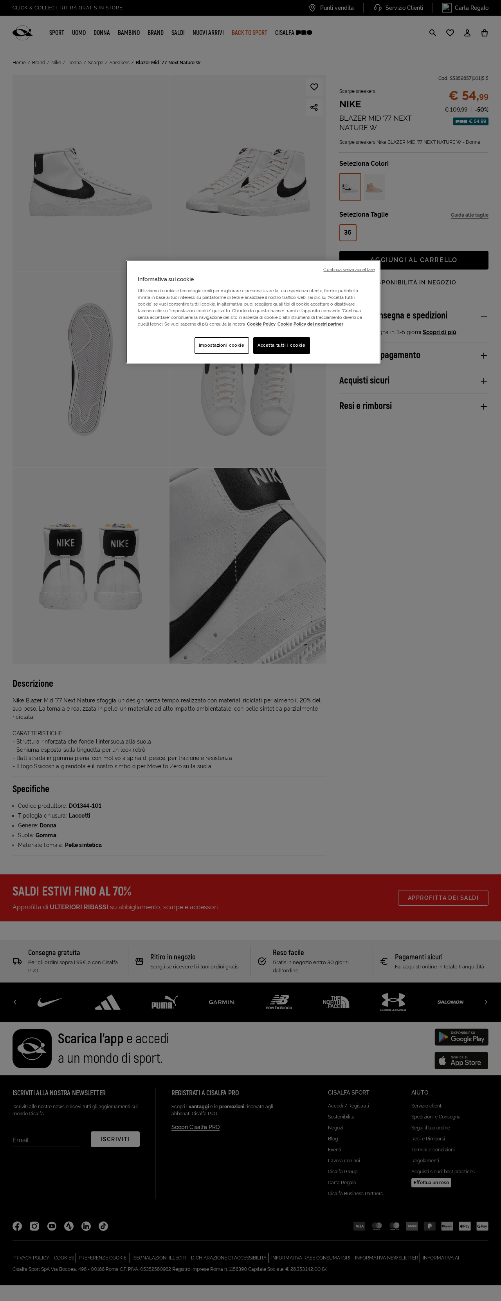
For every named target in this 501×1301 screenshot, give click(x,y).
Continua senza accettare (349, 269)
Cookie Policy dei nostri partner (310, 324)
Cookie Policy (261, 324)
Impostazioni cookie (222, 345)
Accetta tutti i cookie (282, 345)
